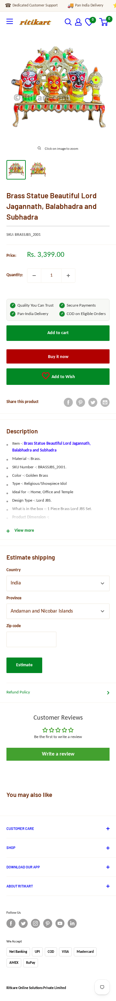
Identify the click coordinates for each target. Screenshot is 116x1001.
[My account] (78, 22)
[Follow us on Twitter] (23, 923)
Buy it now (58, 356)
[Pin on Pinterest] (80, 402)
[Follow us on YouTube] (59, 923)
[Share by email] (105, 402)
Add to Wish (63, 377)
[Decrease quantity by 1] (34, 275)
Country (13, 570)
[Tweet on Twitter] (92, 402)
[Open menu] (9, 21)
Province (14, 598)
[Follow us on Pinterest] (47, 923)
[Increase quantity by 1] (68, 275)
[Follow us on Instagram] (35, 923)
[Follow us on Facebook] (10, 923)
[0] (89, 25)
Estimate (24, 665)
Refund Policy (18, 692)
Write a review (58, 754)
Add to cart (58, 333)
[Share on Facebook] (68, 402)
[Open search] (68, 22)
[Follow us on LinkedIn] (72, 923)
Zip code (13, 626)
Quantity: (14, 275)
